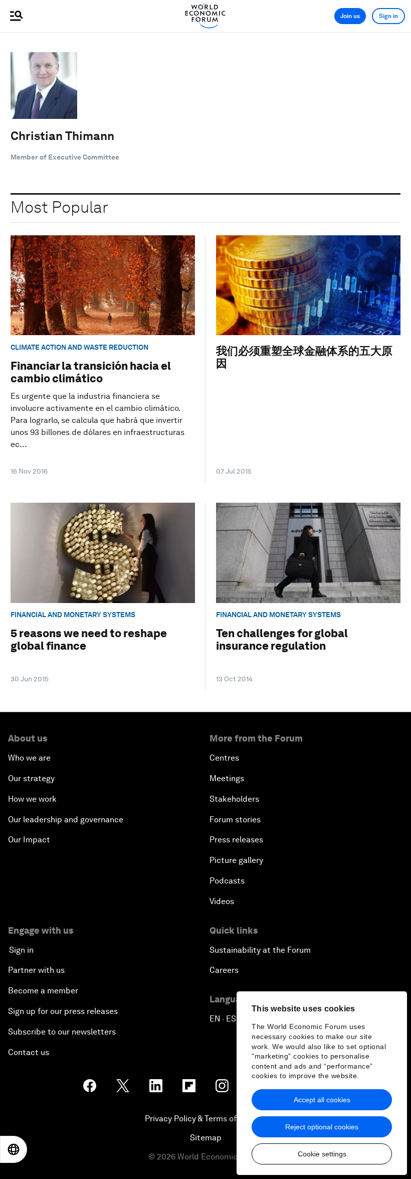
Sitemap (206, 1137)
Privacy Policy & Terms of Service (205, 1118)
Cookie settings (322, 1154)
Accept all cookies (322, 1100)
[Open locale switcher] (14, 1149)
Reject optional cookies (321, 1127)
